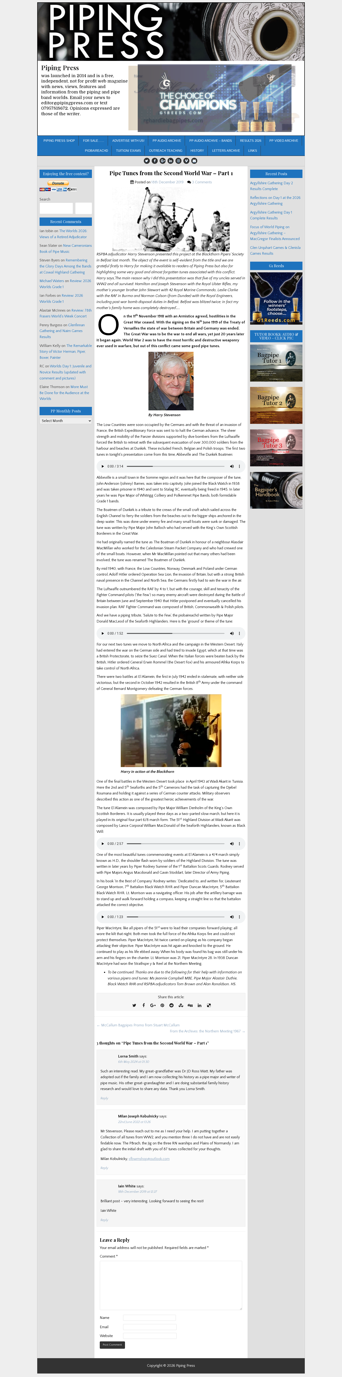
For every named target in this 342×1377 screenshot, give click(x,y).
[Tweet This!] (134, 1005)
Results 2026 (250, 140)
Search (45, 199)
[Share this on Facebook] (143, 1005)
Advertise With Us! (128, 140)
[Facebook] (155, 161)
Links (252, 150)
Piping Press (60, 67)
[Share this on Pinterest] (162, 1005)
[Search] (83, 208)
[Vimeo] (186, 161)
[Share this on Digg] (190, 1005)
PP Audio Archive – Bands (210, 140)
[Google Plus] (163, 161)
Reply (104, 1098)
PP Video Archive (283, 140)
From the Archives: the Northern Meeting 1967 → (207, 1031)
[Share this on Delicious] (208, 1005)
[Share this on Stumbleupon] (180, 1005)
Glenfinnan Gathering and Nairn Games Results (62, 331)
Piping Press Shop (59, 140)
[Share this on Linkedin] (199, 1005)
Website (106, 1336)
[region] (214, 98)
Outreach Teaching (165, 150)
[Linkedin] (171, 161)
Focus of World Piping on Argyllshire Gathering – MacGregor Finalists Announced (275, 233)
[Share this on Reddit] (171, 1005)
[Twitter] (147, 161)
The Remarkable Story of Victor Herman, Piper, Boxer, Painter (66, 352)
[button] (214, 98)
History (197, 150)
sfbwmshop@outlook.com (149, 1159)
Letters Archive (226, 150)
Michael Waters (52, 281)
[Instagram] (178, 161)
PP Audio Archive (167, 140)
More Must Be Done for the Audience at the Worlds (64, 393)
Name (104, 1318)
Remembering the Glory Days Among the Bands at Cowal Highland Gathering (65, 266)
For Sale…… (93, 140)
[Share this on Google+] (153, 1005)
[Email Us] (194, 161)
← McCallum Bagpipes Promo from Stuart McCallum (138, 1025)
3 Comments (202, 182)
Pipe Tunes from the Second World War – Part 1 (171, 173)
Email (104, 1327)
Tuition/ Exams (128, 150)
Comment (109, 1256)
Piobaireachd (96, 150)
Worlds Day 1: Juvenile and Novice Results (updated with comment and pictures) (65, 372)
